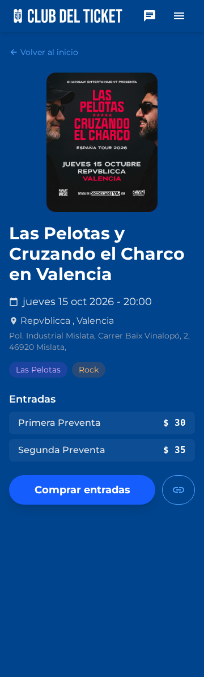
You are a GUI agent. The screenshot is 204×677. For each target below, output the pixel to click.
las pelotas (38, 370)
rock (89, 370)
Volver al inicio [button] (43, 52)
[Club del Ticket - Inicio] (68, 16)
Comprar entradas (82, 490)
